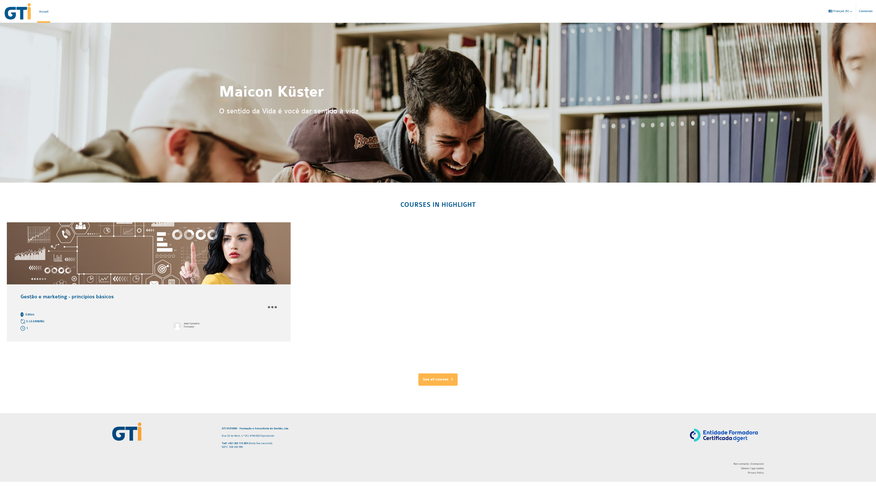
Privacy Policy (756, 472)
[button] (840, 11)
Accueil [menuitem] (43, 11)
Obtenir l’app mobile (752, 468)
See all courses (435, 380)
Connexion (866, 11)
